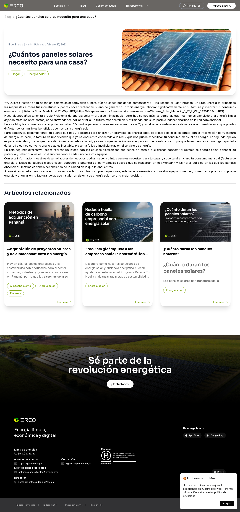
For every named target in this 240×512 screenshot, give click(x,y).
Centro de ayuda (106, 5)
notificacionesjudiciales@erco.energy (38, 472)
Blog (83, 5)
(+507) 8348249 (26, 453)
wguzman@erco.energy (78, 463)
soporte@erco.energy (30, 463)
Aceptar (227, 503)
